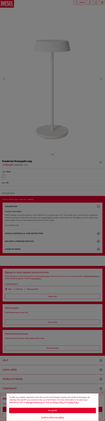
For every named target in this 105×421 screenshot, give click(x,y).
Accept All (52, 410)
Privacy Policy (58, 402)
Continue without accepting (52, 417)
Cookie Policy (73, 402)
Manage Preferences (34, 402)
